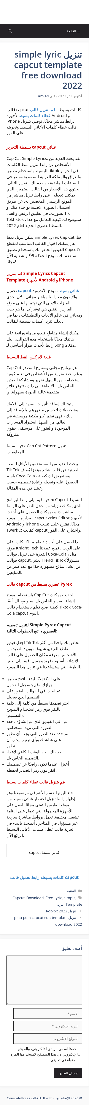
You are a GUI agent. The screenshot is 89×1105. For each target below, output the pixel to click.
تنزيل (60, 904)
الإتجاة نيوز (44, 12)
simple (69, 897)
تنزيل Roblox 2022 (61, 910)
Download (35, 897)
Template (73, 904)
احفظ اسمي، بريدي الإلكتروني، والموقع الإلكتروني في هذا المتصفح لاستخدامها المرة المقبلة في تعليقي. (44, 1054)
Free (49, 897)
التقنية (71, 890)
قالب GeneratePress (22, 1098)
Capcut (19, 897)
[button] (10, 31)
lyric (58, 897)
